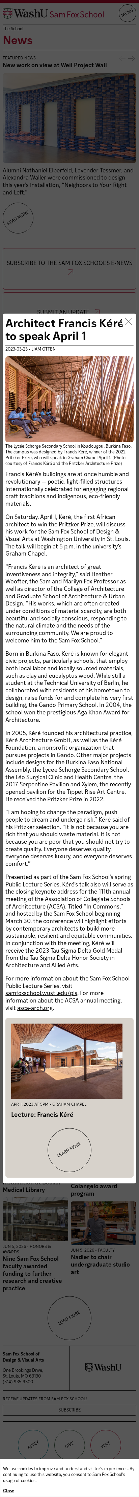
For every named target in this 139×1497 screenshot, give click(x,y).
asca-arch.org (35, 1008)
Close (8, 1491)
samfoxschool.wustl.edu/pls (41, 993)
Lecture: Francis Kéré (42, 1115)
